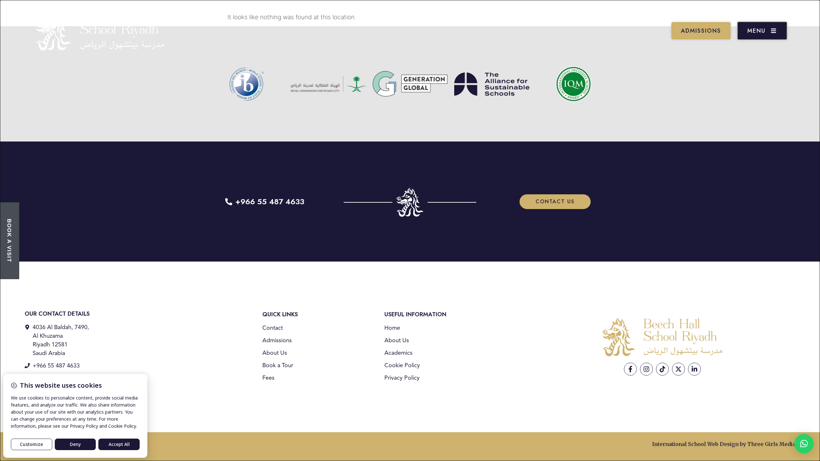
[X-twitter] (678, 369)
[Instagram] (646, 369)
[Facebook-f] (630, 369)
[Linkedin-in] (694, 369)
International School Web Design (695, 444)
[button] (804, 443)
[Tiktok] (662, 369)
